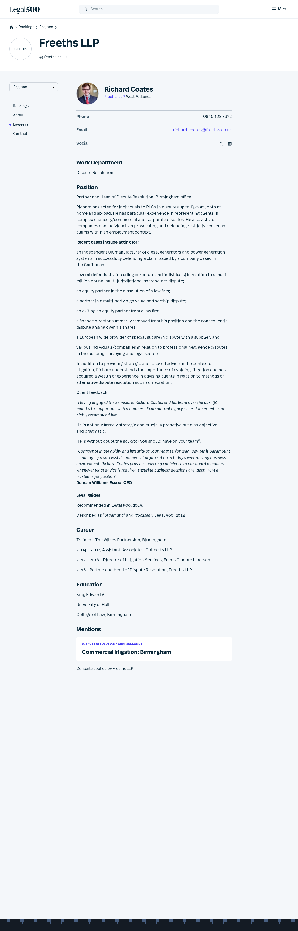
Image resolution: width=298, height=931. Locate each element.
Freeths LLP (114, 97)
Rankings (26, 27)
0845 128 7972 (217, 117)
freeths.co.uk (55, 57)
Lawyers (20, 125)
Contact (20, 134)
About (18, 115)
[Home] (40, 9)
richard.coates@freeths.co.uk (202, 130)
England (46, 27)
